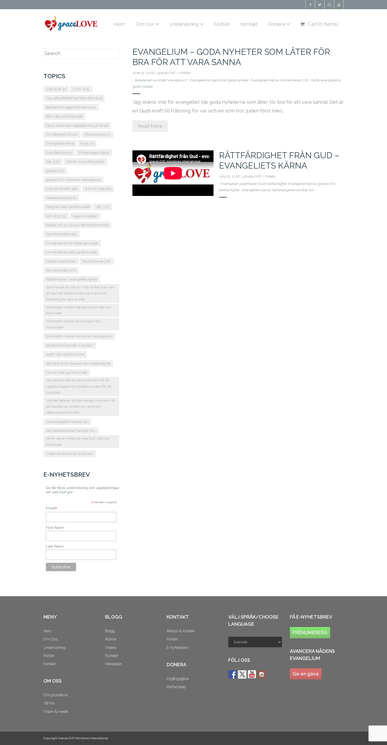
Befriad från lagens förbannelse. (71, 107)
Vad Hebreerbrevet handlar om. (71, 431)
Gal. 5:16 (52, 162)
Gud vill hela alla (98, 189)
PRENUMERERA (310, 632)
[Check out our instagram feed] (261, 674)
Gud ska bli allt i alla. (62, 189)
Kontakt (49, 664)
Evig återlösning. (59, 153)
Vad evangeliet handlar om (293, 190)
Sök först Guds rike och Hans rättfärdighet (78, 364)
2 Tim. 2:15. (81, 89)
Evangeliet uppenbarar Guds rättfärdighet (254, 184)
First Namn (55, 527)
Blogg (110, 631)
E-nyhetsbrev (177, 647)
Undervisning (54, 647)
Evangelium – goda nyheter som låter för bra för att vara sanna (231, 57)
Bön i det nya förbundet (64, 116)
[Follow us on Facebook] (232, 674)
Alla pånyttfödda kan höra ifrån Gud (74, 98)
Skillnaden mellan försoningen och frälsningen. (73, 324)
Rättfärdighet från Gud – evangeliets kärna (279, 160)
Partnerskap (176, 687)
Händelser (113, 664)
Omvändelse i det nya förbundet (71, 252)
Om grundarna (55, 695)
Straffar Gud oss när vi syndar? (69, 345)
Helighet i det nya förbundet (68, 207)
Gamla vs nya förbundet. (85, 162)
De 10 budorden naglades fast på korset (77, 125)
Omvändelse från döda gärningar (72, 243)
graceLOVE (167, 73)
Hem (47, 631)
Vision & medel (55, 711)
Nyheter (111, 656)
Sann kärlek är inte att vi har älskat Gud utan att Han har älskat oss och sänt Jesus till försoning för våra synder (80, 293)
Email (51, 508)
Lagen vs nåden (85, 216)
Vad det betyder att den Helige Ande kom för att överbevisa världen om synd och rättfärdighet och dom (80, 406)
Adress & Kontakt (181, 631)
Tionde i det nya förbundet (66, 372)
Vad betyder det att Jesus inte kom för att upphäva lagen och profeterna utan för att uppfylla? (78, 386)
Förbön (49, 656)
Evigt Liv (87, 143)
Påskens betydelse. (61, 261)
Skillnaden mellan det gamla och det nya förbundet (78, 310)
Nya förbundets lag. (61, 234)
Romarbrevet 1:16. (294, 80)
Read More (150, 126)
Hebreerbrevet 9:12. (61, 198)
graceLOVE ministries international (73, 180)
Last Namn (55, 546)
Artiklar (185, 73)
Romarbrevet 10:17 (61, 270)
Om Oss (50, 639)
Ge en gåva (305, 674)
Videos (270, 176)
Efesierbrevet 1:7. (98, 134)
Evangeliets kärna (265, 80)
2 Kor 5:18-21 (56, 89)
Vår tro (48, 703)
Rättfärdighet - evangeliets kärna (244, 190)
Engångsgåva (177, 679)
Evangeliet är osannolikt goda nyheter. (219, 80)
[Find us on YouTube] (252, 674)
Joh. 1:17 (102, 207)
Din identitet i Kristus (62, 134)
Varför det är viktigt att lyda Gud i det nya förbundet (77, 441)
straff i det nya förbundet (65, 354)
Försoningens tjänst (94, 153)
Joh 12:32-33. (56, 216)
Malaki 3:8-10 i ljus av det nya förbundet (77, 225)
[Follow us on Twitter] (242, 674)
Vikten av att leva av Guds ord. (69, 454)
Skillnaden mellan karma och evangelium (79, 336)
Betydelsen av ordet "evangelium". (161, 80)
